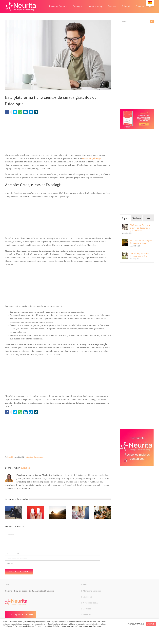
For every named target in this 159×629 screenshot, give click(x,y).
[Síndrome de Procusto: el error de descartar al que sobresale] (125, 225)
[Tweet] (15, 112)
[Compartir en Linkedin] (25, 112)
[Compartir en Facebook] (7, 112)
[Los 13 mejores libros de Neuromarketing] (125, 254)
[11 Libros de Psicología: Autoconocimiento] (125, 241)
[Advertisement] (58, 135)
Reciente (136, 218)
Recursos (87, 608)
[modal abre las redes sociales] (36, 112)
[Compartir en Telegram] (31, 112)
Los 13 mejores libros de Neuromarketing (139, 254)
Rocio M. (10, 457)
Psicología (87, 597)
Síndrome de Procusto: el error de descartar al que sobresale (140, 228)
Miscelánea (29, 457)
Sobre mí (87, 614)
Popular (125, 218)
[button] (150, 6)
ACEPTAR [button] (150, 624)
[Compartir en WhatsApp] (20, 112)
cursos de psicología (91, 158)
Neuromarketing (90, 602)
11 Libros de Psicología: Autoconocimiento (141, 241)
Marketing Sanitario (92, 591)
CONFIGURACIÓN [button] (136, 624)
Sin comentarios (38, 457)
